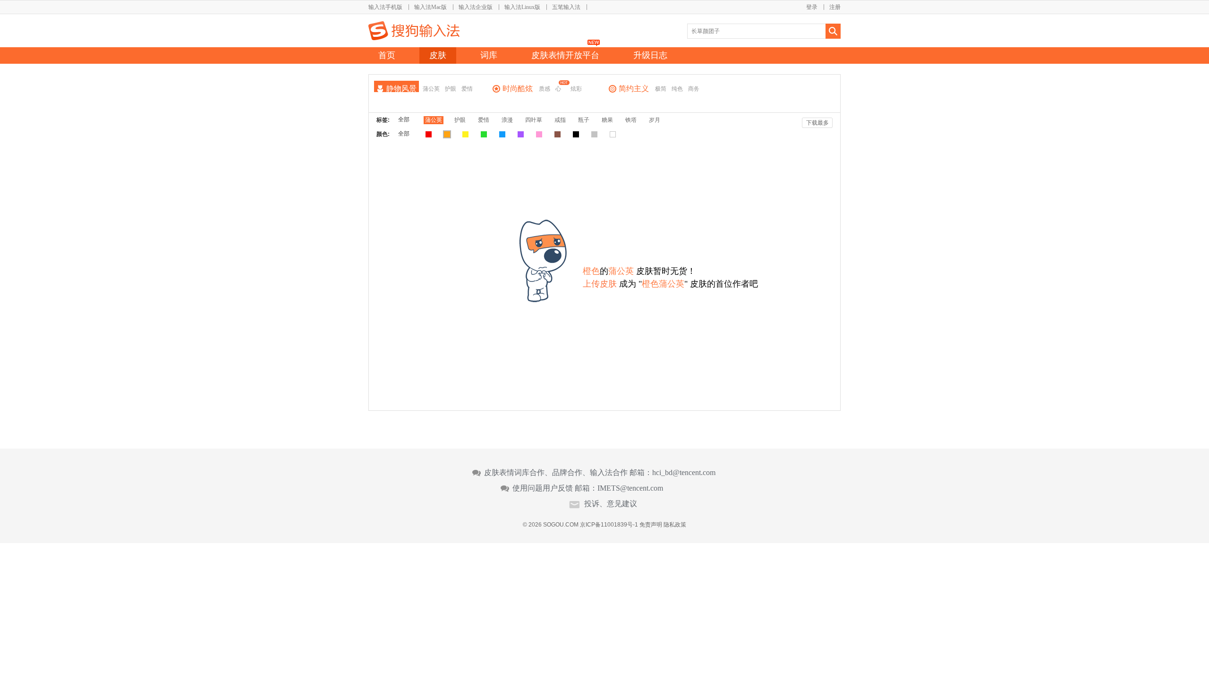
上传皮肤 (600, 284)
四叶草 (533, 120)
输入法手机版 (385, 7)
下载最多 (817, 122)
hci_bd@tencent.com (683, 472)
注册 (835, 7)
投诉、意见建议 (610, 504)
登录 (811, 7)
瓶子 (583, 120)
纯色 (677, 88)
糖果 (607, 120)
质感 (544, 88)
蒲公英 (431, 88)
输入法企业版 (476, 7)
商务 (693, 88)
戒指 (560, 120)
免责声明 (650, 524)
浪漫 (507, 120)
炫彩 (576, 88)
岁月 (654, 120)
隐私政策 (675, 524)
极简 (660, 88)
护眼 (450, 88)
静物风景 (401, 89)
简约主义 (634, 89)
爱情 (467, 88)
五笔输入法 (566, 7)
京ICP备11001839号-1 (609, 524)
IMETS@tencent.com (630, 488)
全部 (403, 119)
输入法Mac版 (430, 7)
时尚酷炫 (517, 89)
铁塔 (631, 120)
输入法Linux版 (522, 7)
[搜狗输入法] (414, 30)
